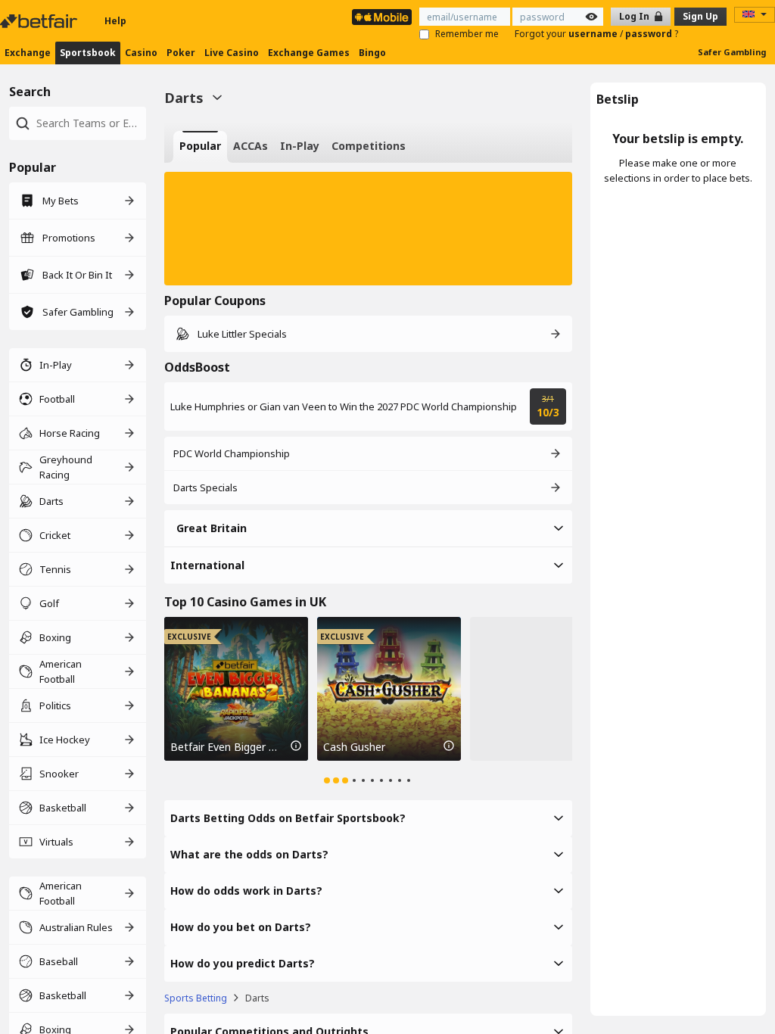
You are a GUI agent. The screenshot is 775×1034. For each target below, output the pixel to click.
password (649, 33)
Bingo (372, 52)
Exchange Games (309, 52)
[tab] (200, 147)
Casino (141, 52)
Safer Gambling (732, 52)
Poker (181, 52)
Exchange (28, 52)
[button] (368, 228)
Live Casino (231, 52)
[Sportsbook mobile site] (382, 17)
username (594, 33)
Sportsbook (88, 52)
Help (115, 20)
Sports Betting (195, 998)
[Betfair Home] (40, 21)
